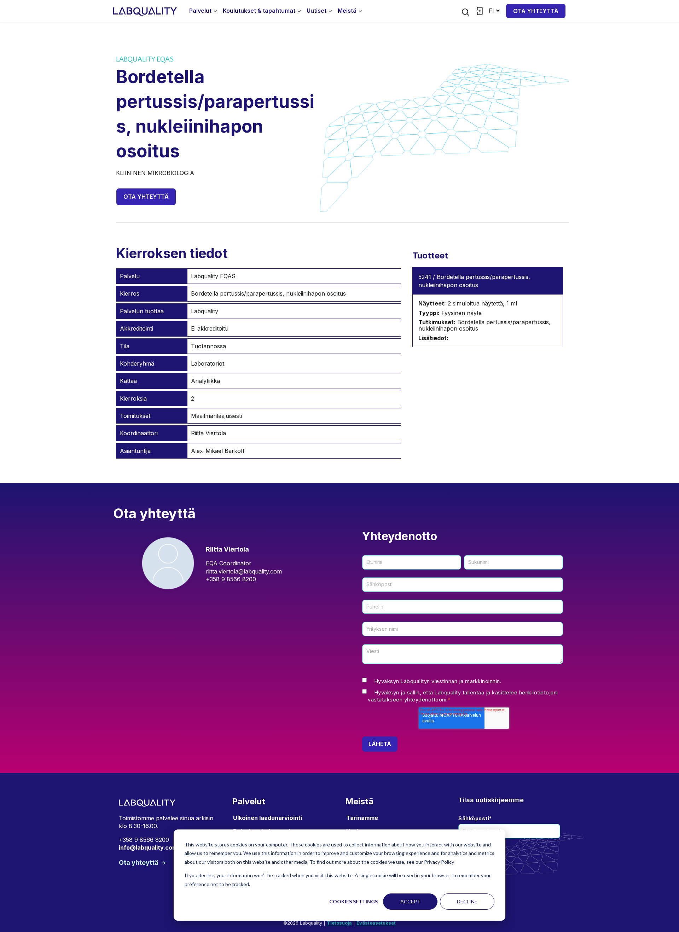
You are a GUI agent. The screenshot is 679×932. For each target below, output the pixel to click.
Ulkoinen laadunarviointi (267, 817)
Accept (410, 901)
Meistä (347, 10)
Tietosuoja (339, 923)
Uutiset (316, 10)
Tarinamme (362, 817)
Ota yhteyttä (535, 10)
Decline (467, 901)
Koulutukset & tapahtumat (259, 10)
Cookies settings (353, 901)
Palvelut (200, 10)
